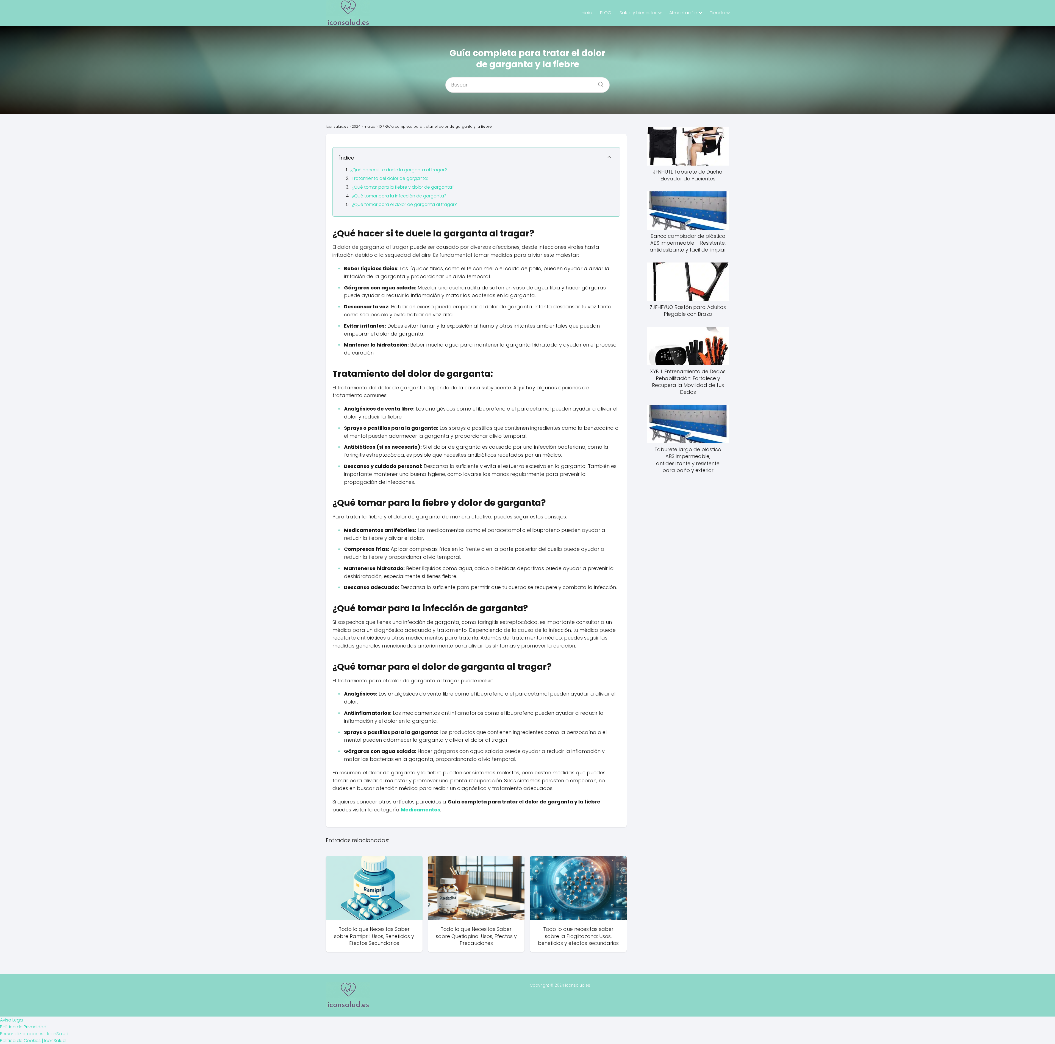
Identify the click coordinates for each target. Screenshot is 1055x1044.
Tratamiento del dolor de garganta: (390, 178)
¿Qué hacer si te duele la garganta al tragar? (398, 170)
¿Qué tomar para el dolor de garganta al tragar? (404, 204)
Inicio (586, 13)
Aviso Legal (12, 1020)
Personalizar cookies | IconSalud (34, 1034)
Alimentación (683, 13)
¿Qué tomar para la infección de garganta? (399, 196)
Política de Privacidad (23, 1027)
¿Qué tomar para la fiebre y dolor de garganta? (403, 187)
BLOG (605, 13)
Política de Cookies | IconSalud (33, 1040)
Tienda (717, 13)
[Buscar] (598, 82)
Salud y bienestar (638, 13)
